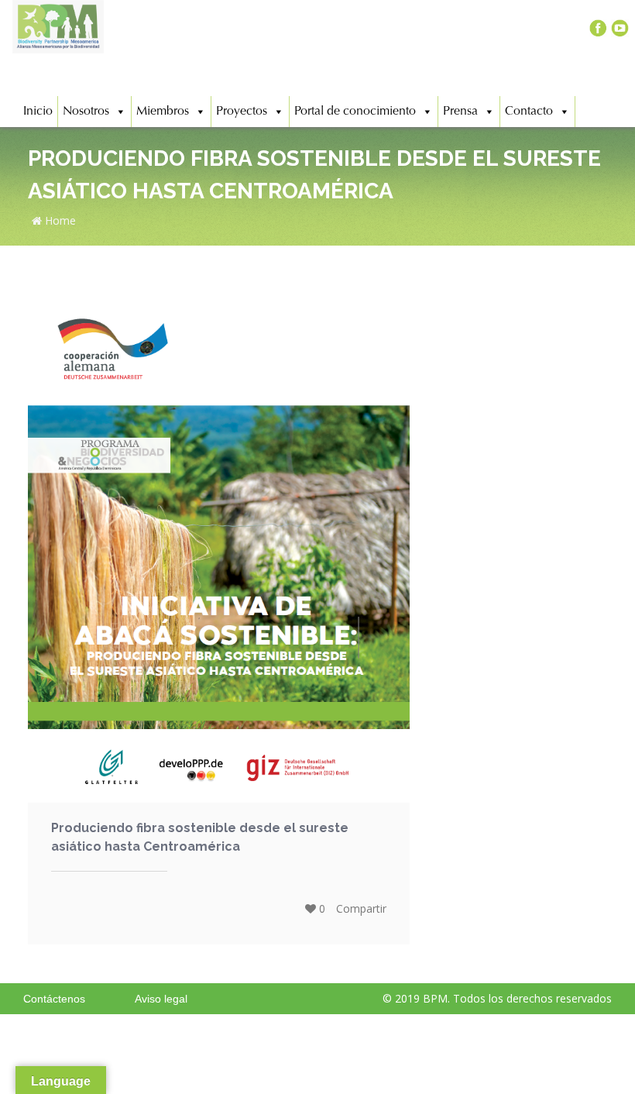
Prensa (460, 111)
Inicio (38, 111)
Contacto (529, 111)
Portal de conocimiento (355, 111)
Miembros (162, 111)
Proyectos (241, 111)
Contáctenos (54, 999)
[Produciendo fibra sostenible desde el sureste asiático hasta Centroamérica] (219, 554)
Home (59, 220)
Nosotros (86, 111)
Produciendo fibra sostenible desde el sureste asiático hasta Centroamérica (199, 837)
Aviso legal (161, 999)
